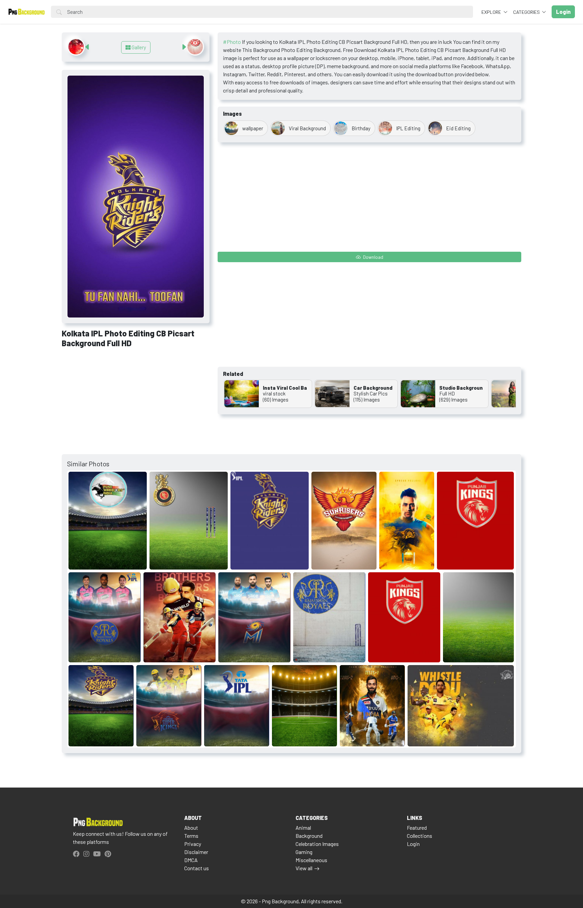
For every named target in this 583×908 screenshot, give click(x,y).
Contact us (196, 868)
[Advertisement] (136, 403)
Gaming (304, 852)
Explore (491, 12)
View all (304, 868)
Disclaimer (196, 852)
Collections (419, 835)
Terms (191, 835)
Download (372, 257)
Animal (303, 827)
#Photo (232, 41)
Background (309, 835)
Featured (417, 827)
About (191, 827)
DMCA (191, 860)
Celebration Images (317, 844)
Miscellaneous (311, 860)
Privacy (192, 844)
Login (413, 844)
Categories (527, 12)
